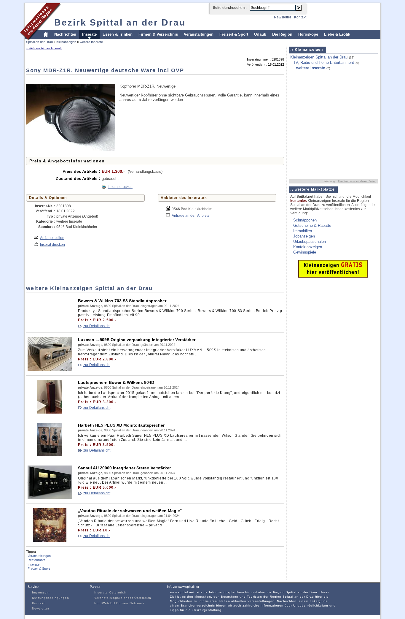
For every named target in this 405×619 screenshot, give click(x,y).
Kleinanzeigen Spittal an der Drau (318, 57)
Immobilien (302, 231)
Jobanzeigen (304, 236)
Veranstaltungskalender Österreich (122, 597)
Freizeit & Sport (233, 34)
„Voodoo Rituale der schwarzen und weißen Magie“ (130, 510)
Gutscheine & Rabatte (312, 225)
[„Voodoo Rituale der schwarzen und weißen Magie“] (50, 540)
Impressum (41, 592)
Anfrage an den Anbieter (191, 215)
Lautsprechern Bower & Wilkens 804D (116, 382)
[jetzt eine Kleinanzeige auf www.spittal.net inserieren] (333, 276)
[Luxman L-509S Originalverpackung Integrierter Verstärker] (50, 369)
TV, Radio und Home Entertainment (323, 62)
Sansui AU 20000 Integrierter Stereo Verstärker (124, 468)
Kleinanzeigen (66, 42)
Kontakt (300, 17)
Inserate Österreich (110, 592)
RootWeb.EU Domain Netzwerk (119, 603)
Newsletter (282, 17)
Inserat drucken (120, 187)
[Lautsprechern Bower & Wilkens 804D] (50, 412)
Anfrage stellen (52, 238)
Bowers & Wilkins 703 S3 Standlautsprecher (122, 300)
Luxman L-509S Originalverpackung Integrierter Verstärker (136, 339)
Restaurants (36, 560)
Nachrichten (65, 34)
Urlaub (260, 34)
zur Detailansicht (96, 326)
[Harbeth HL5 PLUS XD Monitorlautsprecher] (50, 455)
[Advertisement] (134, 79)
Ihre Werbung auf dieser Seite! (357, 181)
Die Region (282, 34)
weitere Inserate (91, 42)
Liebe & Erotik (337, 34)
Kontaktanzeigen (307, 247)
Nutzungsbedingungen (50, 597)
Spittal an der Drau (39, 42)
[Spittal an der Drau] (40, 39)
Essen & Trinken (118, 34)
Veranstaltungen (198, 34)
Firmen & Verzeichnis (158, 34)
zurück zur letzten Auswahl (44, 48)
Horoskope (308, 34)
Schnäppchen (305, 220)
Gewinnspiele (304, 252)
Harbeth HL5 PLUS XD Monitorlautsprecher (121, 425)
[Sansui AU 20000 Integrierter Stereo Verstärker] (50, 497)
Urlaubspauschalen (309, 241)
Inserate (89, 34)
